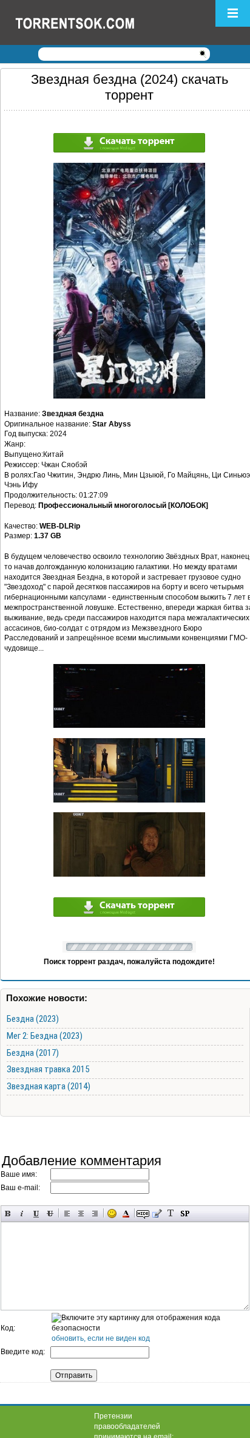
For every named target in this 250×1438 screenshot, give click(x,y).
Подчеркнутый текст (36, 1213)
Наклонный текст (22, 1213)
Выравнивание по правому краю (95, 1213)
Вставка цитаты (157, 1213)
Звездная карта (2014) (48, 1086)
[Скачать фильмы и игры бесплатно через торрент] (88, 22)
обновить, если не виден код (101, 1338)
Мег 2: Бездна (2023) (45, 1035)
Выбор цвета (126, 1213)
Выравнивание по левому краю (67, 1213)
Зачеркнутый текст (50, 1213)
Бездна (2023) (33, 1018)
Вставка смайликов (112, 1213)
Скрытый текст (143, 1213)
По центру (81, 1213)
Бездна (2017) (33, 1052)
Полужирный (8, 1213)
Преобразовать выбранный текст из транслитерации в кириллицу (171, 1213)
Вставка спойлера (185, 1213)
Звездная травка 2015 (48, 1069)
